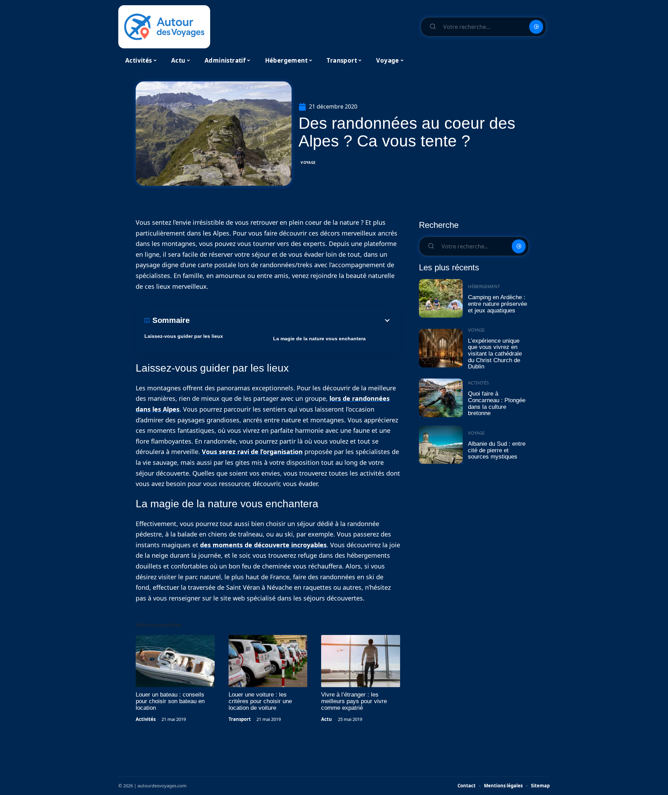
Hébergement (484, 286)
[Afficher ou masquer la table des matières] (290, 320)
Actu (326, 719)
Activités (146, 719)
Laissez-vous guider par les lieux (183, 336)
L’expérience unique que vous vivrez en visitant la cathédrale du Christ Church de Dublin (495, 353)
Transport (240, 719)
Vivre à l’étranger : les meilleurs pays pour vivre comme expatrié (354, 701)
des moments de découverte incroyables (263, 545)
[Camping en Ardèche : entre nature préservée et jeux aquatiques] (441, 298)
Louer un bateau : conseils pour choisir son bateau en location (170, 701)
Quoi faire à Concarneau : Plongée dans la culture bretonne (496, 403)
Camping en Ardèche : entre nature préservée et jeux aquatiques (497, 303)
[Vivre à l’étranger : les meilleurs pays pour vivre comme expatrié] (360, 661)
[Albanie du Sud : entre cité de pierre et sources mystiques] (441, 445)
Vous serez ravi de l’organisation (252, 451)
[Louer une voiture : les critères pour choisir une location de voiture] (268, 661)
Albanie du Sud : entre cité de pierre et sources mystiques (496, 450)
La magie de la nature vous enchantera (319, 338)
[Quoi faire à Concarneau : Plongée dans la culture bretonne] (441, 398)
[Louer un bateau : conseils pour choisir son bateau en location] (175, 661)
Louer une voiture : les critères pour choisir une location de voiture (260, 701)
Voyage (308, 162)
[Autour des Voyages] (164, 27)
